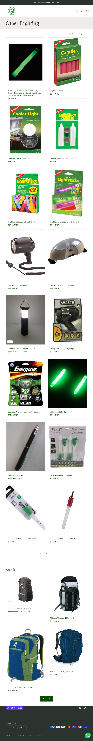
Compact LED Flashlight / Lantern (22, 349)
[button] (4, 10)
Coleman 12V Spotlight (17, 285)
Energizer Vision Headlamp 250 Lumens (24, 412)
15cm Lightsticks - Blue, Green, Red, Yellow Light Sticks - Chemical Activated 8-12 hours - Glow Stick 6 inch (24, 93)
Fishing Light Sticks (58, 412)
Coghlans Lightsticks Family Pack (21, 222)
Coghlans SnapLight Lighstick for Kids (65, 222)
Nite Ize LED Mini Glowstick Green (22, 539)
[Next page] (52, 553)
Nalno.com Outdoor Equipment (20, 735)
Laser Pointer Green (16, 475)
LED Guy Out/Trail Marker (61, 475)
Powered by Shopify (36, 735)
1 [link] (40, 553)
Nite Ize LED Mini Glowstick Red (63, 539)
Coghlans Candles (57, 91)
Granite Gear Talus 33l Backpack (21, 687)
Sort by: (54, 34)
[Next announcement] (88, 2)
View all (46, 699)
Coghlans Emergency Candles (62, 158)
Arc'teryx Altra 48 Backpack (19, 608)
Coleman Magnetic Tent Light (62, 285)
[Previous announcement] (4, 2)
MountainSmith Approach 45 (61, 672)
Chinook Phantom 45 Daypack (62, 618)
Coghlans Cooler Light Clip (19, 158)
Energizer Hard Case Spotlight (62, 349)
